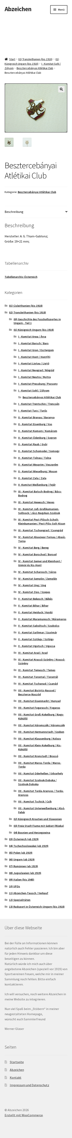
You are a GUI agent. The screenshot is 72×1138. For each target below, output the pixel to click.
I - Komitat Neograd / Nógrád (36, 370)
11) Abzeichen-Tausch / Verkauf (28, 893)
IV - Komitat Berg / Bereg (33, 547)
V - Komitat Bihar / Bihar (33, 605)
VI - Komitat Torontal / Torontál (38, 677)
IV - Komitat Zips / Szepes (34, 592)
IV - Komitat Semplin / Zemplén (37, 578)
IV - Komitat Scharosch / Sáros (37, 572)
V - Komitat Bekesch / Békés (35, 599)
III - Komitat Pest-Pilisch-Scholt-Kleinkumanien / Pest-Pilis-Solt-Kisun (41, 521)
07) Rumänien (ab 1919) (23, 866)
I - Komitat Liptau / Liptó (33, 363)
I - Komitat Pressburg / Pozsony (38, 384)
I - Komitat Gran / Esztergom (36, 350)
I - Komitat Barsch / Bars (33, 343)
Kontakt (15, 1077)
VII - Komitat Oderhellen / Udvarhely (40, 773)
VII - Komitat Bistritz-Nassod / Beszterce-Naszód (37, 692)
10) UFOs (14, 886)
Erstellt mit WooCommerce (24, 1115)
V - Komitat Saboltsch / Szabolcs (38, 625)
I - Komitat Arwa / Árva (32, 336)
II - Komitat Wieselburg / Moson (37, 471)
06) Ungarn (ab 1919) (22, 859)
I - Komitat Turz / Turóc (32, 410)
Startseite (17, 1062)
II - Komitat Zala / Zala (32, 478)
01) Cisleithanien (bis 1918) (26, 305)
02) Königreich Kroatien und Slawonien (38, 819)
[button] (61, 89)
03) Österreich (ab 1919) (24, 839)
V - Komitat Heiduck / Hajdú (35, 612)
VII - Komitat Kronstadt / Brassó (38, 756)
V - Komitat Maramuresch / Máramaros (42, 619)
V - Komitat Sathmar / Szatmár (37, 632)
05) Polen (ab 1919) (20, 852)
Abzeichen (18, 9)
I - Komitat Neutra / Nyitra (34, 377)
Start (12, 59)
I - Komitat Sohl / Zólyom (33, 390)
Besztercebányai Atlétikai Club (35, 68)
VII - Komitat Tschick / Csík (35, 801)
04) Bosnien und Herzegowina (32, 832)
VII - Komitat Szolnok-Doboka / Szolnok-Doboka (37, 782)
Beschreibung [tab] (14, 212)
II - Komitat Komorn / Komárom (37, 431)
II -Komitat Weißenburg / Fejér (37, 484)
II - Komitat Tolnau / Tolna (34, 458)
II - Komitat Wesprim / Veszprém (38, 464)
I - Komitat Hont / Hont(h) (34, 357)
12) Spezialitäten (19, 900)
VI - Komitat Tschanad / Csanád (38, 683)
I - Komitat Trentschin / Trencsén (38, 404)
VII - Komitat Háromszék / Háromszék (41, 725)
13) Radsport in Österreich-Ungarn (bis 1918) (37, 906)
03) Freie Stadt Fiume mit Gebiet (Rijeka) (39, 826)
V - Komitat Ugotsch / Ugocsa (36, 646)
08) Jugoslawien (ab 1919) (25, 873)
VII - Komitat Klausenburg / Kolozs (39, 738)
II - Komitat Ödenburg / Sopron (37, 437)
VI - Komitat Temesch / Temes (36, 670)
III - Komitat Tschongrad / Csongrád (40, 530)
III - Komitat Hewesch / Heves (36, 502)
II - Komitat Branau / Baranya (36, 417)
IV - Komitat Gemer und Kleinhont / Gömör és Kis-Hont (40, 563)
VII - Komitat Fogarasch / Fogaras (39, 707)
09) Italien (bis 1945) (21, 879)
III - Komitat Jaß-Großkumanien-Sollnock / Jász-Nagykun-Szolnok (39, 511)
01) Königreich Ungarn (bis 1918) (34, 330)
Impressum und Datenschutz (29, 1085)
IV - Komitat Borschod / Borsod (37, 554)
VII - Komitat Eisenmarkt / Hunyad (39, 701)
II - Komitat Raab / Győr (32, 444)
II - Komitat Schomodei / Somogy (38, 451)
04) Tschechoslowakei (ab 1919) (28, 846)
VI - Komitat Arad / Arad (33, 653)
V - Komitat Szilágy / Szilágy (36, 639)
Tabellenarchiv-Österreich (21, 277)
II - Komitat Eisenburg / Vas (35, 424)
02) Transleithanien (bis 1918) (35, 59)
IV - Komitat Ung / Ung (32, 585)
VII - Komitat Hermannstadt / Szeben (41, 732)
